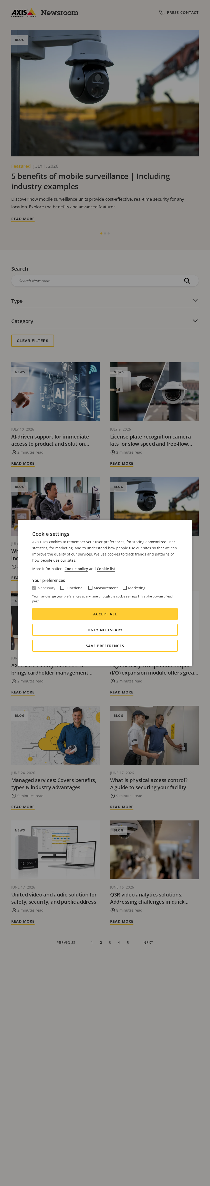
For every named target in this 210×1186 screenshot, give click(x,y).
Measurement (106, 587)
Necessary (46, 587)
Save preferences (105, 645)
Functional (74, 587)
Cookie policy (76, 568)
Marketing (136, 587)
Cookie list (106, 568)
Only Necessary (105, 629)
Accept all (105, 614)
